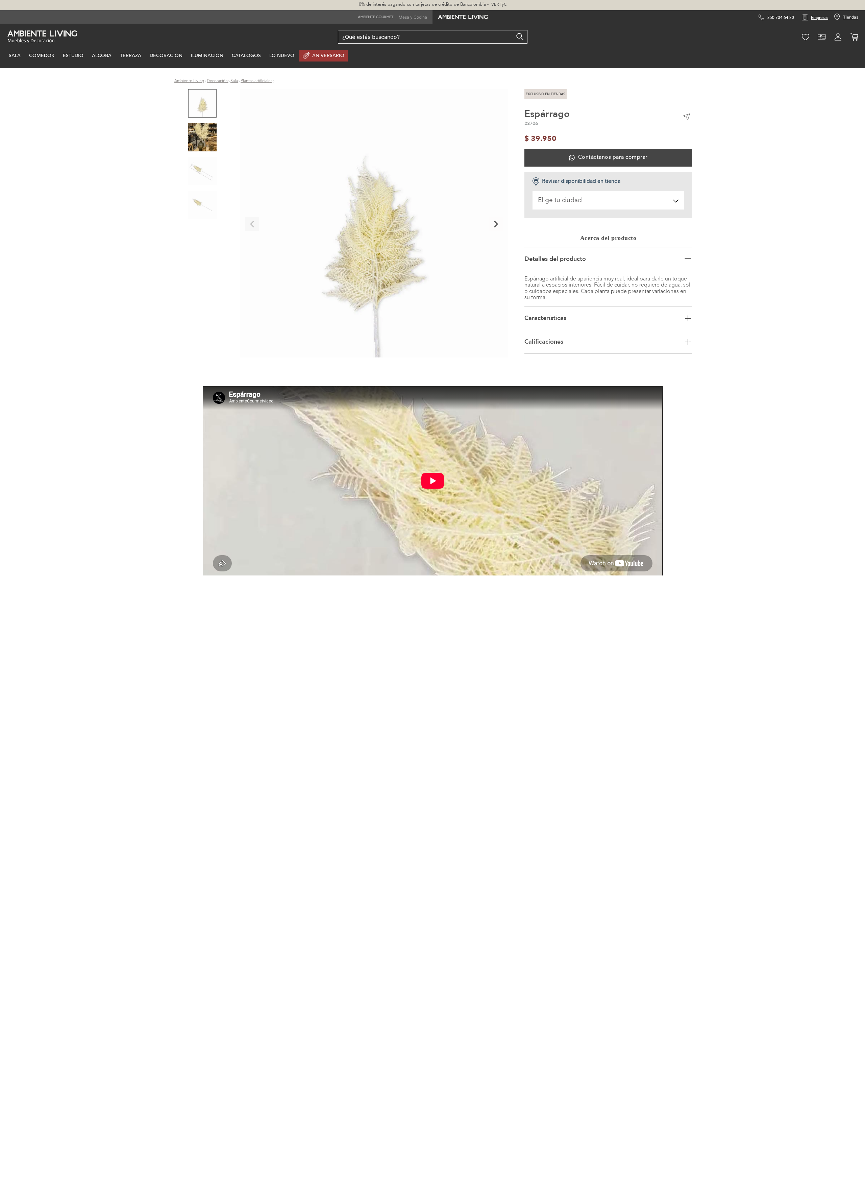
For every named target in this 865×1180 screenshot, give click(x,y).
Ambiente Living (189, 81)
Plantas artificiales (256, 81)
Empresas (819, 18)
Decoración (217, 81)
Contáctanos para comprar (612, 157)
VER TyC (498, 5)
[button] (374, 224)
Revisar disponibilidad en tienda (581, 181)
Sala (234, 81)
